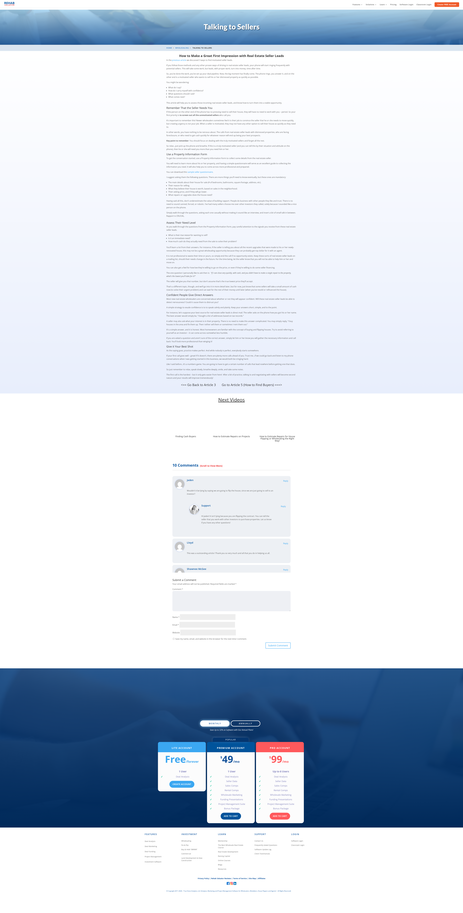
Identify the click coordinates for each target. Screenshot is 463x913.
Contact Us (259, 841)
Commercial (186, 854)
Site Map (252, 878)
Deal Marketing (151, 846)
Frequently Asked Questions (266, 845)
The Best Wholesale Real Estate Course (230, 846)
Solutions (370, 5)
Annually (245, 723)
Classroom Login (423, 5)
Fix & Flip (185, 845)
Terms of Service (240, 878)
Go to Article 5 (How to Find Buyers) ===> (252, 385)
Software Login (406, 5)
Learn (382, 5)
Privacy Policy (203, 878)
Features (356, 5)
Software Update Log (263, 849)
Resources (222, 869)
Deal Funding (150, 851)
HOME (169, 48)
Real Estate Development (228, 852)
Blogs (220, 865)
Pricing (393, 5)
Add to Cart (231, 816)
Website (176, 632)
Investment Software (153, 862)
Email (175, 625)
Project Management (153, 856)
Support (206, 505)
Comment (177, 589)
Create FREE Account (446, 5)
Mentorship (222, 841)
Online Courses (224, 860)
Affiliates (261, 878)
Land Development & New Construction (191, 859)
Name (175, 617)
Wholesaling (186, 841)
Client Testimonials (262, 854)
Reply (285, 481)
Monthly (215, 723)
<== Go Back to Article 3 (198, 385)
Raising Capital (224, 856)
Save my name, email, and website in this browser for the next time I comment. (211, 639)
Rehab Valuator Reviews (221, 878)
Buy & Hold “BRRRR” (189, 849)
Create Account (182, 784)
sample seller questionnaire (200, 172)
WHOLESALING (182, 48)
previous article (179, 60)
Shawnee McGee (196, 569)
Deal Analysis (150, 841)
